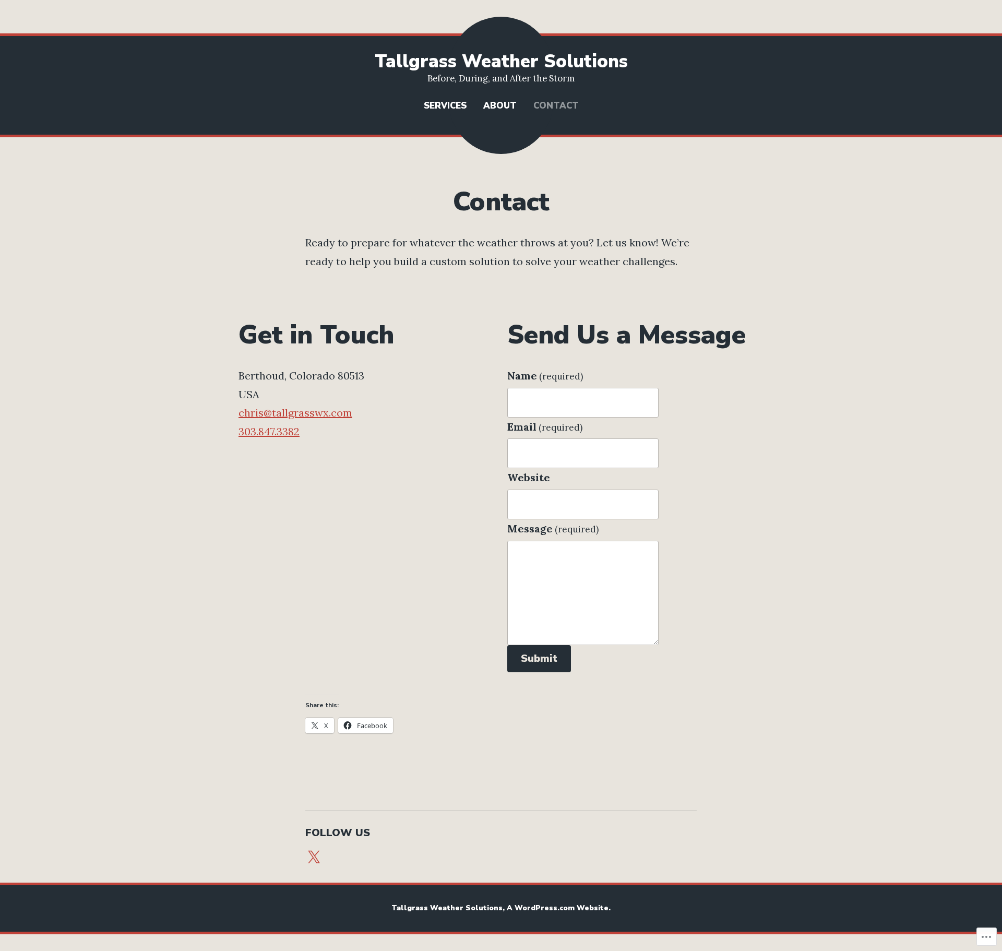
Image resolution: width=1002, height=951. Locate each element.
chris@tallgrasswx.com (295, 412)
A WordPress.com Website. (559, 908)
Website (528, 477)
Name (545, 375)
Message (553, 528)
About (500, 106)
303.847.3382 (269, 431)
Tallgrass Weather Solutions (501, 61)
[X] (313, 857)
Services (445, 106)
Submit (539, 658)
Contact (556, 106)
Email (544, 426)
